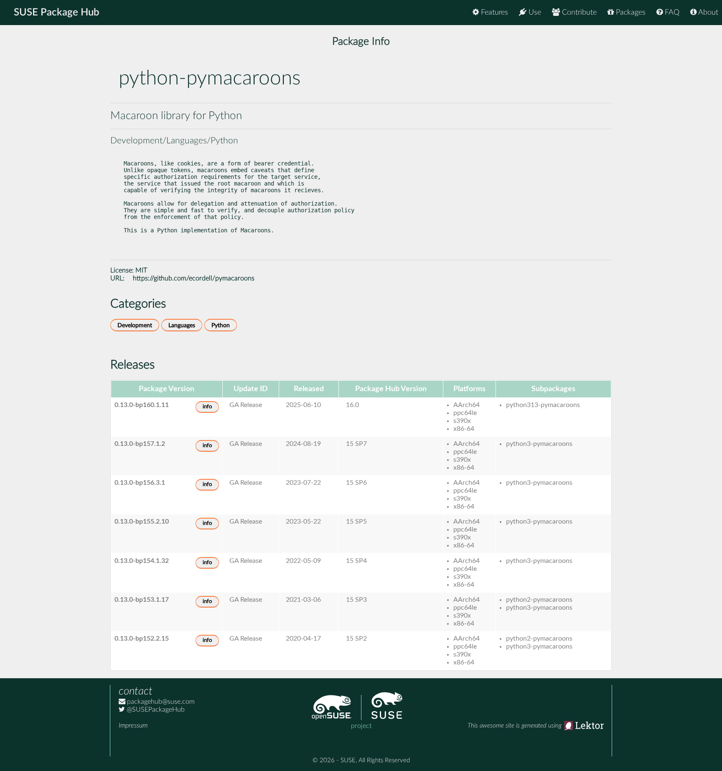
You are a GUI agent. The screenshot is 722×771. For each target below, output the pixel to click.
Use (533, 12)
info (207, 407)
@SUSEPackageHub (155, 709)
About (707, 12)
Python (220, 325)
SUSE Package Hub (56, 13)
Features (493, 12)
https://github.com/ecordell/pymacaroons (193, 278)
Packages (630, 12)
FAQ (671, 12)
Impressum (133, 725)
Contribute (578, 12)
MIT (141, 270)
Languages (181, 325)
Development (134, 325)
